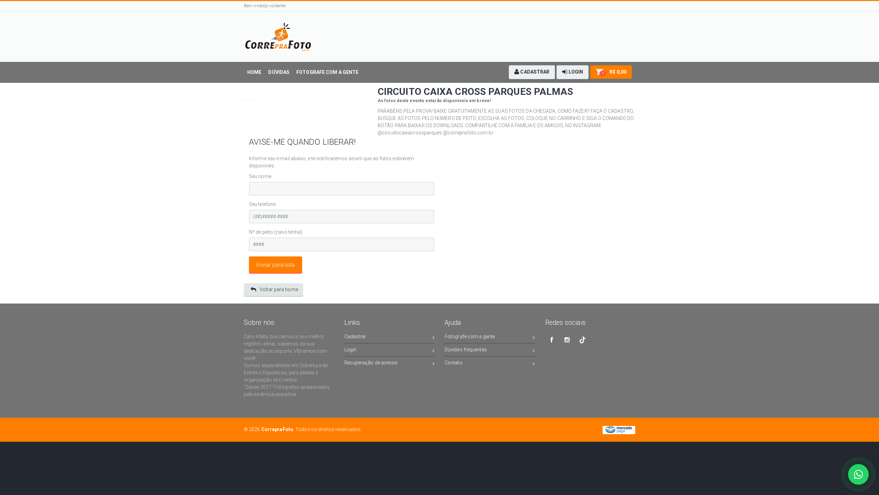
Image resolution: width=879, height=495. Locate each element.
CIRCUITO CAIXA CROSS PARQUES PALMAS (475, 91)
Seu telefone (262, 204)
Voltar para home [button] (279, 289)
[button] (532, 72)
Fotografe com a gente (470, 336)
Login (350, 349)
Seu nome (260, 176)
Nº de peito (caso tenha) (275, 232)
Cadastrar (355, 336)
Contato (454, 362)
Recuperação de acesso (371, 362)
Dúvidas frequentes (466, 349)
